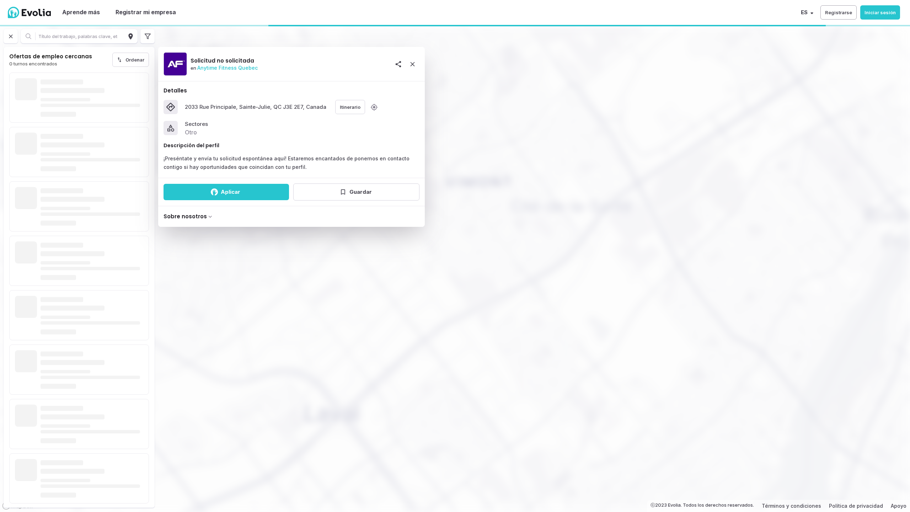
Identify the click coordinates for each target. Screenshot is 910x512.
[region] (455, 268)
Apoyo (898, 506)
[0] (147, 36)
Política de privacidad (856, 506)
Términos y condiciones (791, 506)
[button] (838, 12)
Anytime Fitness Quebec (227, 68)
